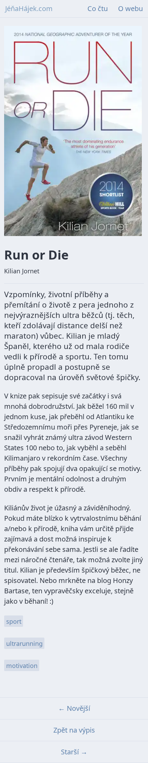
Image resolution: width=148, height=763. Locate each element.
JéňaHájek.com (29, 8)
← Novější (74, 708)
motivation (22, 665)
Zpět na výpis (74, 730)
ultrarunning (24, 643)
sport (13, 621)
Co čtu (97, 8)
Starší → (74, 751)
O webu (130, 8)
